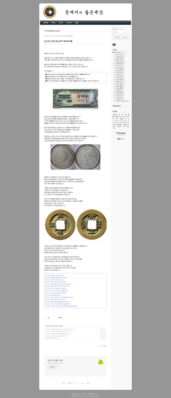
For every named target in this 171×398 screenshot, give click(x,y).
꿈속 (120, 122)
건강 (124, 116)
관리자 (94, 394)
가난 (125, 119)
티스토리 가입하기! (121, 135)
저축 (120, 116)
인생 (118, 114)
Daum (87, 396)
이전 (63, 383)
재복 (124, 122)
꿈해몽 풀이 (119, 124)
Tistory (97, 396)
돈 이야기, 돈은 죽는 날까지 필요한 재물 (61, 36)
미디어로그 (69, 22)
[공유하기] (51, 317)
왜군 (116, 122)
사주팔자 (118, 126)
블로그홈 (46, 22)
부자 (116, 116)
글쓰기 (98, 394)
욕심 (114, 124)
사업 (122, 114)
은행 (127, 122)
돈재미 (74, 396)
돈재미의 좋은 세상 (47, 13)
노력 (124, 126)
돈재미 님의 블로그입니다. (56, 363)
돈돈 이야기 (46, 42)
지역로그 (53, 22)
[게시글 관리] (53, 317)
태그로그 (61, 22)
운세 (121, 119)
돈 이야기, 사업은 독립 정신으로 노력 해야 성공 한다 (59, 329)
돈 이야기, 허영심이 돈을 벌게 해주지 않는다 (57, 334)
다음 (87, 383)
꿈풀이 (125, 124)
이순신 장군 (123, 121)
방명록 (76, 22)
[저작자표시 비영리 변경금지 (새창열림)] (67, 318)
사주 (114, 128)
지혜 (125, 114)
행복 (127, 126)
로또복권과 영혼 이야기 (51, 338)
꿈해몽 (114, 114)
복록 (127, 116)
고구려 (117, 119)
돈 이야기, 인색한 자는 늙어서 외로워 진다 (56, 331)
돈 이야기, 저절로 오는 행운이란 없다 (55, 336)
